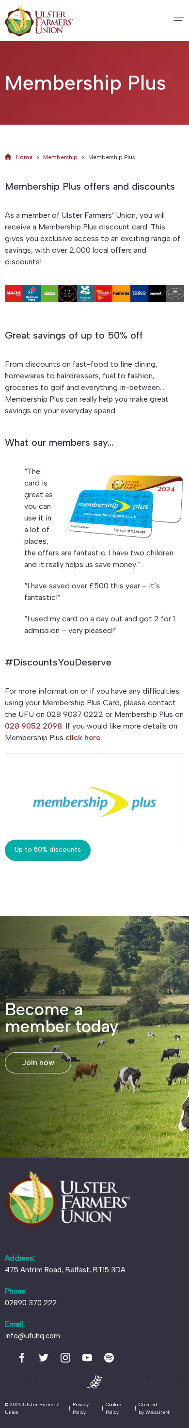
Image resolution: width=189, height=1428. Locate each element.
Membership (60, 157)
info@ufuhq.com (32, 1335)
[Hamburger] (178, 20)
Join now (38, 1062)
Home (24, 157)
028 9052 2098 (33, 725)
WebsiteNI (158, 1412)
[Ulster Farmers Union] (39, 20)
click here (82, 737)
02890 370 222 (31, 1302)
